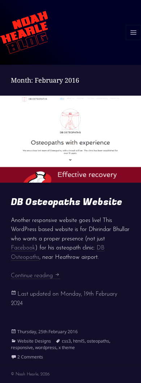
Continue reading (35, 276)
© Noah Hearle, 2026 (30, 374)
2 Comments (30, 357)
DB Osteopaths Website (66, 202)
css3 (66, 341)
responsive (22, 347)
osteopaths (98, 341)
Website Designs (34, 341)
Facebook (23, 248)
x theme (67, 347)
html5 (79, 341)
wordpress (45, 347)
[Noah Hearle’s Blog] (24, 32)
